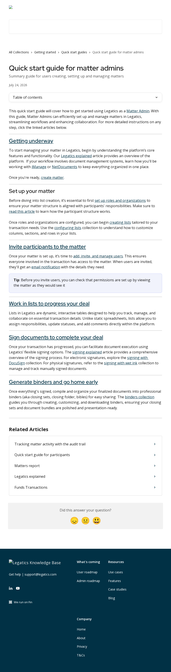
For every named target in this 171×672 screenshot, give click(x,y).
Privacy (82, 646)
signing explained (87, 352)
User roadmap (87, 572)
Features (114, 581)
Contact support (94, 7)
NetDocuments (64, 166)
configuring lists (67, 227)
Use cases (115, 572)
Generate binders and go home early (53, 381)
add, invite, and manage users (98, 256)
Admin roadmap (88, 581)
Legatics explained (76, 155)
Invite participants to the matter (47, 246)
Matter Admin (137, 111)
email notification (45, 267)
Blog (111, 598)
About (81, 638)
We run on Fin (23, 602)
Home (81, 629)
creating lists (120, 222)
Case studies (117, 589)
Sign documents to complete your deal (56, 337)
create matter (52, 177)
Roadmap (151, 7)
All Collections (19, 52)
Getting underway (31, 140)
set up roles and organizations (120, 200)
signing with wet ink (120, 363)
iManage (39, 166)
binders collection (139, 396)
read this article (22, 211)
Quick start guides (74, 52)
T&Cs (81, 655)
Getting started (45, 52)
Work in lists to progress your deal (49, 303)
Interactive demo (125, 7)
